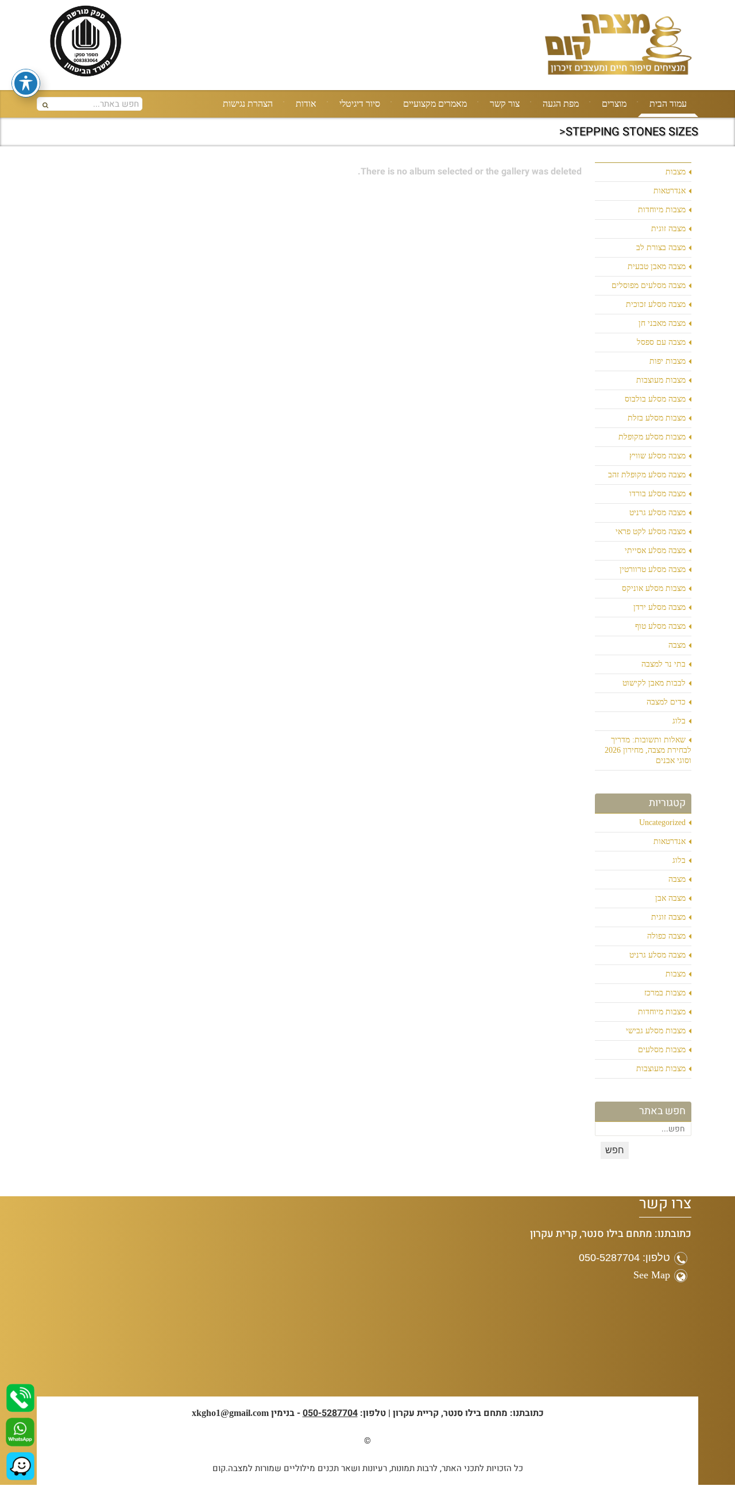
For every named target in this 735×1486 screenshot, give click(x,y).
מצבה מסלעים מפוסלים (649, 285)
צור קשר (505, 103)
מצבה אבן (670, 898)
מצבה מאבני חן (662, 323)
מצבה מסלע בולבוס (655, 399)
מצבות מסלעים (662, 1049)
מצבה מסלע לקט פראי (651, 531)
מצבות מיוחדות (662, 209)
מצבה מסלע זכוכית (656, 304)
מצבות (676, 172)
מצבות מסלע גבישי (656, 1030)
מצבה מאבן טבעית (657, 266)
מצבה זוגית (668, 228)
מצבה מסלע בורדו (657, 493)
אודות (306, 103)
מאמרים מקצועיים (435, 103)
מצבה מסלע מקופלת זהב (647, 474)
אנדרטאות (669, 190)
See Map (651, 1275)
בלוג (679, 721)
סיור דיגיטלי (359, 103)
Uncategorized (662, 822)
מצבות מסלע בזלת (657, 418)
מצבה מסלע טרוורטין (653, 569)
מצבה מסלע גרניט (657, 512)
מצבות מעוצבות (661, 380)
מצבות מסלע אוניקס (654, 588)
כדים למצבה (666, 702)
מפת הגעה (561, 103)
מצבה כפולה (666, 936)
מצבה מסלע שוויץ (657, 456)
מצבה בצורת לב (661, 247)
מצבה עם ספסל (661, 342)
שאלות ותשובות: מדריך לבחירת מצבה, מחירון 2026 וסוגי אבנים (648, 750)
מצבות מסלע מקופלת (652, 437)
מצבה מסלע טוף (660, 626)
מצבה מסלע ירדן (659, 607)
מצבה (677, 645)
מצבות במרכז (665, 993)
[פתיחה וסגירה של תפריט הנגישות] (26, 83)
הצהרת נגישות (248, 103)
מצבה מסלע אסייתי (655, 550)
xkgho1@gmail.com (230, 1413)
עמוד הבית (668, 103)
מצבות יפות (667, 361)
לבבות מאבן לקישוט (654, 683)
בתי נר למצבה (663, 664)
